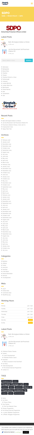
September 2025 (6, 150)
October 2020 (6, 185)
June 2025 (5, 156)
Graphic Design (12, 384)
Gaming (15, 381)
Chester (4, 75)
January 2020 (6, 197)
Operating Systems (14, 390)
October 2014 (6, 248)
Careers (4, 353)
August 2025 (5, 152)
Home (4, 398)
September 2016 (6, 217)
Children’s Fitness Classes (9, 351)
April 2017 (5, 207)
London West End (7, 85)
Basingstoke (5, 69)
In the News (5, 271)
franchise (4, 269)
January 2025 (6, 166)
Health (11, 387)
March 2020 (5, 193)
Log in (4, 288)
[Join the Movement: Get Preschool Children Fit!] (4, 52)
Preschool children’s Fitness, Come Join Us (13, 125)
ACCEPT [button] (26, 432)
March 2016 (5, 229)
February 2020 (6, 195)
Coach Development (9, 355)
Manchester (5, 87)
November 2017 (6, 201)
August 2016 (5, 219)
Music (27, 387)
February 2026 (6, 140)
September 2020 (7, 187)
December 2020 (6, 183)
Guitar (26, 384)
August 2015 (5, 236)
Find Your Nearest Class (10, 406)
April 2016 (5, 227)
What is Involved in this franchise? (13, 361)
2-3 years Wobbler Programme (10, 412)
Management (18, 387)
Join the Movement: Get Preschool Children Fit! (15, 122)
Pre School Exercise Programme (12, 367)
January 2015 (6, 246)
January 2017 (5, 209)
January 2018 (6, 199)
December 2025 (6, 144)
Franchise (5, 359)
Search (28, 60)
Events (4, 265)
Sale (3, 91)
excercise (5, 267)
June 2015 (5, 240)
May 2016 (5, 225)
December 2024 (6, 168)
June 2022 (5, 174)
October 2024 (6, 172)
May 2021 (5, 181)
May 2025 (5, 158)
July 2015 (5, 238)
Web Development (19, 393)
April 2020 (5, 191)
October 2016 (6, 215)
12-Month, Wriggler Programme (10, 414)
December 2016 (6, 211)
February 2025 (6, 164)
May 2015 (5, 242)
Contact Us (5, 369)
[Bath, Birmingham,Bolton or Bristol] (4, 44)
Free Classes (5, 404)
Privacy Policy (7, 402)
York (3, 95)
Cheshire (4, 73)
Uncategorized (6, 277)
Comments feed (6, 292)
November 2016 (6, 213)
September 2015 (6, 234)
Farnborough (5, 79)
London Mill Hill (6, 83)
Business (4, 261)
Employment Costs (7, 127)
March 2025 (5, 162)
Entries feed (5, 290)
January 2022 (6, 176)
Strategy (4, 393)
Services (4, 275)
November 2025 (6, 146)
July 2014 (5, 250)
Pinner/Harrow (6, 89)
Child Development (7, 365)
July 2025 (5, 154)
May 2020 (5, 189)
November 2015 (6, 231)
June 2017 (5, 205)
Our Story (5, 363)
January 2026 (6, 142)
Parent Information (7, 273)
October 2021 (6, 178)
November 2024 (6, 170)
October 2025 (6, 148)
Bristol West (5, 71)
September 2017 (6, 203)
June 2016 (5, 223)
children (4, 263)
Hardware (4, 387)
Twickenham (5, 93)
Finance (6, 381)
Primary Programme (7, 408)
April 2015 (5, 244)
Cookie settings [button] (16, 432)
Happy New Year (7, 129)
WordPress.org (6, 294)
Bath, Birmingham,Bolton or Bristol (18, 42)
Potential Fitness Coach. (10, 357)
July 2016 (5, 221)
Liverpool (4, 81)
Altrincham (5, 67)
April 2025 (5, 160)
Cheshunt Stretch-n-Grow (9, 77)
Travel (11, 393)
